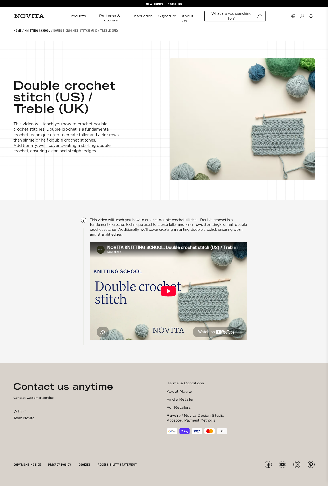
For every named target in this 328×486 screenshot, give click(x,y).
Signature (167, 16)
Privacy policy (59, 464)
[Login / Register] (302, 16)
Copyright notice (27, 464)
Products (77, 16)
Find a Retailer (180, 399)
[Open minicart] (311, 16)
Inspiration (143, 16)
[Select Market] (293, 16)
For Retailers (179, 407)
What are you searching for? (231, 16)
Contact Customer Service (33, 398)
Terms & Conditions (185, 383)
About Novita (179, 391)
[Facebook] (268, 464)
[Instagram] (296, 464)
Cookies (85, 464)
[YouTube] (282, 464)
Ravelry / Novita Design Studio (195, 415)
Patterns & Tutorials (109, 18)
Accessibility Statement (117, 464)
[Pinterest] (311, 464)
